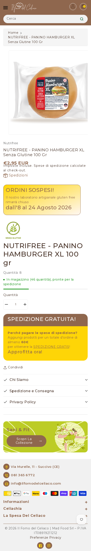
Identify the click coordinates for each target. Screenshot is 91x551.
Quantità (10, 295)
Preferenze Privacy (45, 538)
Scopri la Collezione (24, 441)
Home (13, 33)
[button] (45, 379)
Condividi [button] (15, 367)
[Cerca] (82, 19)
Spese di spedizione (51, 166)
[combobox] (45, 19)
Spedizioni (18, 175)
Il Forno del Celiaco (33, 528)
